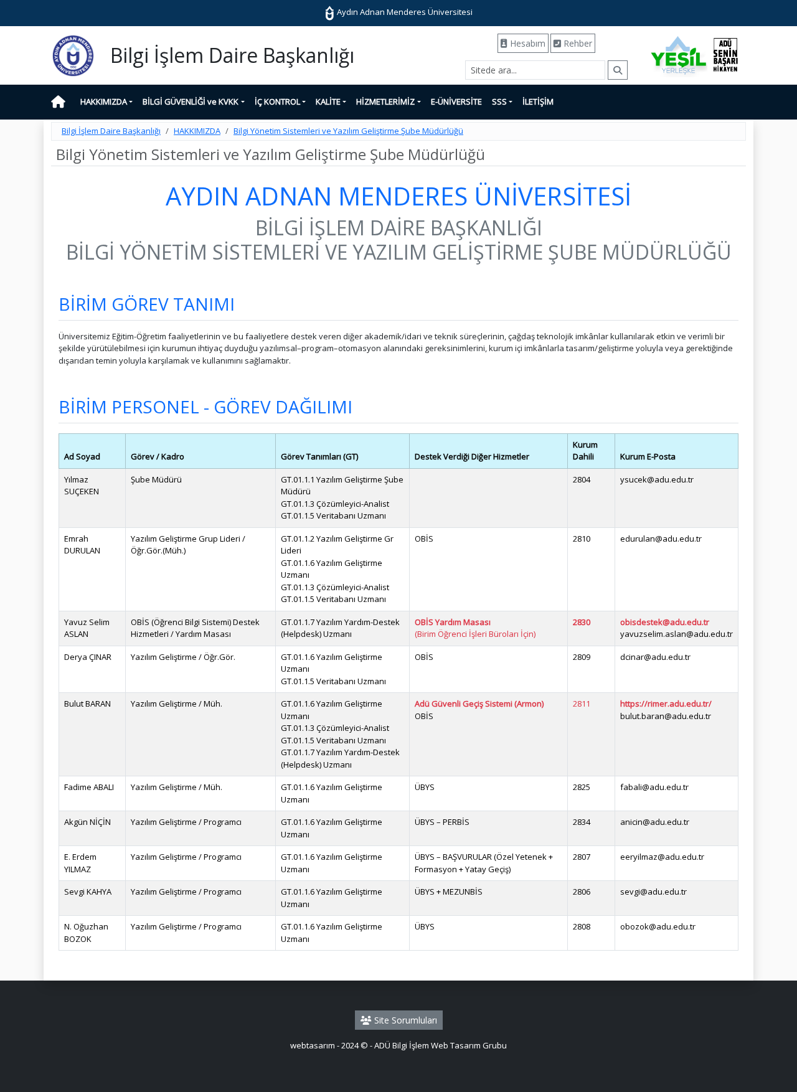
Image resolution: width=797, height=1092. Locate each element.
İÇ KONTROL (277, 101)
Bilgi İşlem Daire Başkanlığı (111, 130)
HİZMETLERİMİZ (385, 101)
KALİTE (328, 101)
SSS (499, 101)
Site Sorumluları (404, 1020)
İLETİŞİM (538, 101)
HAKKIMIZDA (103, 101)
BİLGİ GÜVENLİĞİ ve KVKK (190, 101)
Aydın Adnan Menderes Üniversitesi (404, 11)
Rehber (576, 43)
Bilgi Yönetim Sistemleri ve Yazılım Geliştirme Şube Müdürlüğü (348, 130)
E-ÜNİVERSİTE (456, 101)
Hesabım (526, 43)
